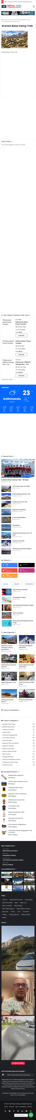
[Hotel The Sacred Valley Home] (27, 676)
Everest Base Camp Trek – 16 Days (15, 480)
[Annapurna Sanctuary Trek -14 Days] (6, 535)
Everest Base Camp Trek (16, 899)
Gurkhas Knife (6, 732)
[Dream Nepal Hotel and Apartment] (27, 658)
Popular (5, 584)
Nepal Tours (23, 902)
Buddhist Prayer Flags (8, 724)
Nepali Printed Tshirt (8, 748)
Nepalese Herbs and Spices (10, 743)
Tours (18, 911)
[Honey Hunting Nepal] (6, 520)
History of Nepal (18, 613)
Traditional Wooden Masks (10, 762)
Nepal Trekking (18, 905)
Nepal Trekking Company (23, 908)
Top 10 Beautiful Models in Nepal (23, 605)
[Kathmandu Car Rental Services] (9, 658)
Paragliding (16, 525)
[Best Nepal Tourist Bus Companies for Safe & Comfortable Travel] (6, 875)
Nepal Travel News (7, 905)
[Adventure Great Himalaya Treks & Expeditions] (9, 639)
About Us (11, 1106)
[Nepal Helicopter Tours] (9, 676)
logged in (11, 145)
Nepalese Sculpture (8, 746)
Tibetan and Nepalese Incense (11, 759)
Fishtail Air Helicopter (26, 700)
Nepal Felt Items (7, 740)
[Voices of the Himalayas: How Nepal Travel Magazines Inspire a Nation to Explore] (18, 882)
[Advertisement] (18, 74)
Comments (29, 584)
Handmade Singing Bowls (9, 735)
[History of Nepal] (6, 615)
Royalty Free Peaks (18, 541)
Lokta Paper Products (8, 738)
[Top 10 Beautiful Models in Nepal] (6, 607)
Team (17, 1106)
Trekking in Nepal (25, 914)
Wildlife (4, 917)
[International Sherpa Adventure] (27, 639)
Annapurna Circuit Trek (19, 502)
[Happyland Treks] (6, 888)
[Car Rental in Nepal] (18, 13)
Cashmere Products (8, 729)
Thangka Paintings (7, 757)
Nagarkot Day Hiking (19, 510)
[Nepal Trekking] (11, 6)
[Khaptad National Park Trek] (6, 496)
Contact (29, 1106)
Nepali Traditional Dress (9, 751)
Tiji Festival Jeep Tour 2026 (21, 486)
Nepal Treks (5, 911)
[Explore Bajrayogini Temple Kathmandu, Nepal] (29, 875)
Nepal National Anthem (20, 589)
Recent (16, 584)
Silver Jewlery (6, 754)
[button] (18, 947)
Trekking (4, 914)
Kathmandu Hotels (7, 902)
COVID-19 (4, 899)
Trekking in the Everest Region (21, 549)
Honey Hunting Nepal (19, 517)
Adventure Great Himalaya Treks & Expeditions (6, 647)
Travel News (26, 911)
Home (5, 20)
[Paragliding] (6, 527)
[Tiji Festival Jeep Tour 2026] (6, 488)
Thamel (13, 911)
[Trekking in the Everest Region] (6, 551)
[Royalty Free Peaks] (6, 543)
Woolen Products (7, 765)
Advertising (23, 1106)
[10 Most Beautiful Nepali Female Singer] (6, 623)
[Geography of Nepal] (6, 600)
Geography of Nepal (19, 597)
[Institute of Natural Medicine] (6, 882)
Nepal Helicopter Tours (8, 682)
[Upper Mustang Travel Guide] (18, 875)
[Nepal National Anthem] (6, 592)
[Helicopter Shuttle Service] (9, 693)
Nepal (16, 902)
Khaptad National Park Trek (21, 494)
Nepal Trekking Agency (8, 908)
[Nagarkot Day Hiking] (6, 512)
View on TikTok (18, 1063)
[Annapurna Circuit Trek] (6, 504)
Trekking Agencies (14, 914)
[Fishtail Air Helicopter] (27, 693)
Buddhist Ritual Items (8, 727)
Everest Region (29, 899)
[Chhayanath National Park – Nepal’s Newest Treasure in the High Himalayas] (29, 882)
